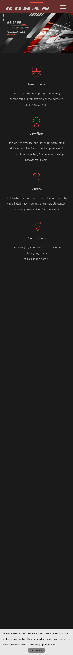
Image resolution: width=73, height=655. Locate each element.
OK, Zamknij (36, 650)
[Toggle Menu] (63, 7)
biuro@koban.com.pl (36, 259)
